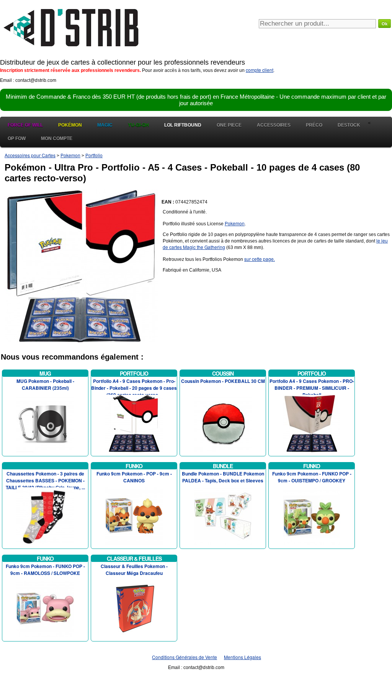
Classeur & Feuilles (134, 558)
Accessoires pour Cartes (30, 155)
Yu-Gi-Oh (138, 125)
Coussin (223, 373)
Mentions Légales (242, 657)
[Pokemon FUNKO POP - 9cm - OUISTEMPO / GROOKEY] (311, 515)
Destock (349, 125)
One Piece (229, 125)
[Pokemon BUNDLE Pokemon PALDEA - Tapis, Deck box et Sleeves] (222, 515)
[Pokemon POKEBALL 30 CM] (222, 422)
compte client (259, 70)
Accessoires (274, 125)
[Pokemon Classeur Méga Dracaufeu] (134, 607)
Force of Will (25, 125)
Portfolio (94, 155)
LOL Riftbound (182, 125)
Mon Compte (56, 138)
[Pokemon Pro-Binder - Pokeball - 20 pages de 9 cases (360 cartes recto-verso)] (134, 422)
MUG (45, 373)
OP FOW (17, 138)
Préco (314, 125)
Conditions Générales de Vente (184, 657)
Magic (105, 125)
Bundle (223, 466)
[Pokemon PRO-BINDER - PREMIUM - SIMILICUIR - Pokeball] (311, 422)
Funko (134, 466)
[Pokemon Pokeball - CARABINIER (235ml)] (45, 422)
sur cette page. (259, 259)
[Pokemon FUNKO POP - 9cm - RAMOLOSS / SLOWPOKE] (45, 607)
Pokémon (70, 125)
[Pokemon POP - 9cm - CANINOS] (134, 515)
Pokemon (70, 155)
